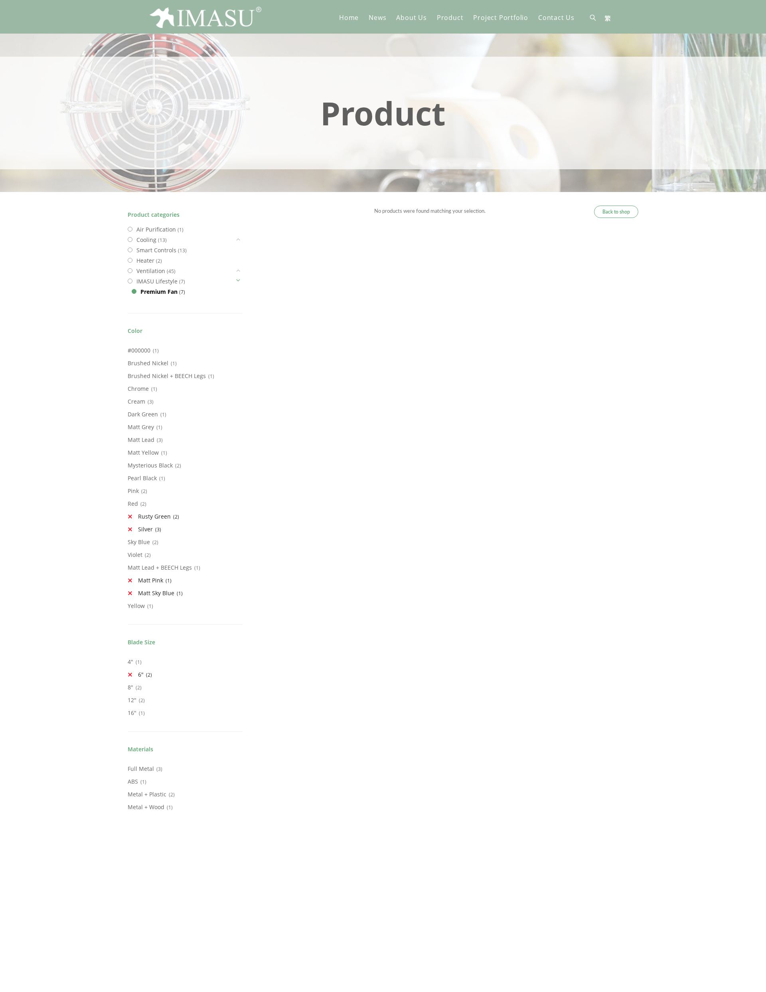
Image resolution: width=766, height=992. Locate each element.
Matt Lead (141, 440)
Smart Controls (156, 250)
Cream (136, 401)
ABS (133, 781)
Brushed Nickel (148, 363)
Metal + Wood (146, 807)
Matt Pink (150, 580)
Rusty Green (154, 516)
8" (130, 687)
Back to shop (616, 212)
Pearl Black (142, 478)
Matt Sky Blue (156, 593)
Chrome (138, 388)
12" (132, 700)
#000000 (139, 350)
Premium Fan (159, 291)
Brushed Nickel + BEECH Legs (167, 376)
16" (132, 713)
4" (130, 661)
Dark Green (143, 414)
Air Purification (156, 229)
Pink (133, 491)
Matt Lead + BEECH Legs (160, 567)
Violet (135, 554)
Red (133, 503)
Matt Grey (141, 427)
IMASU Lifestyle (157, 281)
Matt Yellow (143, 452)
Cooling (146, 240)
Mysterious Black (150, 465)
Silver (145, 529)
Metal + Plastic (147, 794)
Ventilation (150, 271)
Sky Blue (139, 542)
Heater (145, 260)
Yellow (136, 606)
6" (141, 674)
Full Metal (141, 768)
